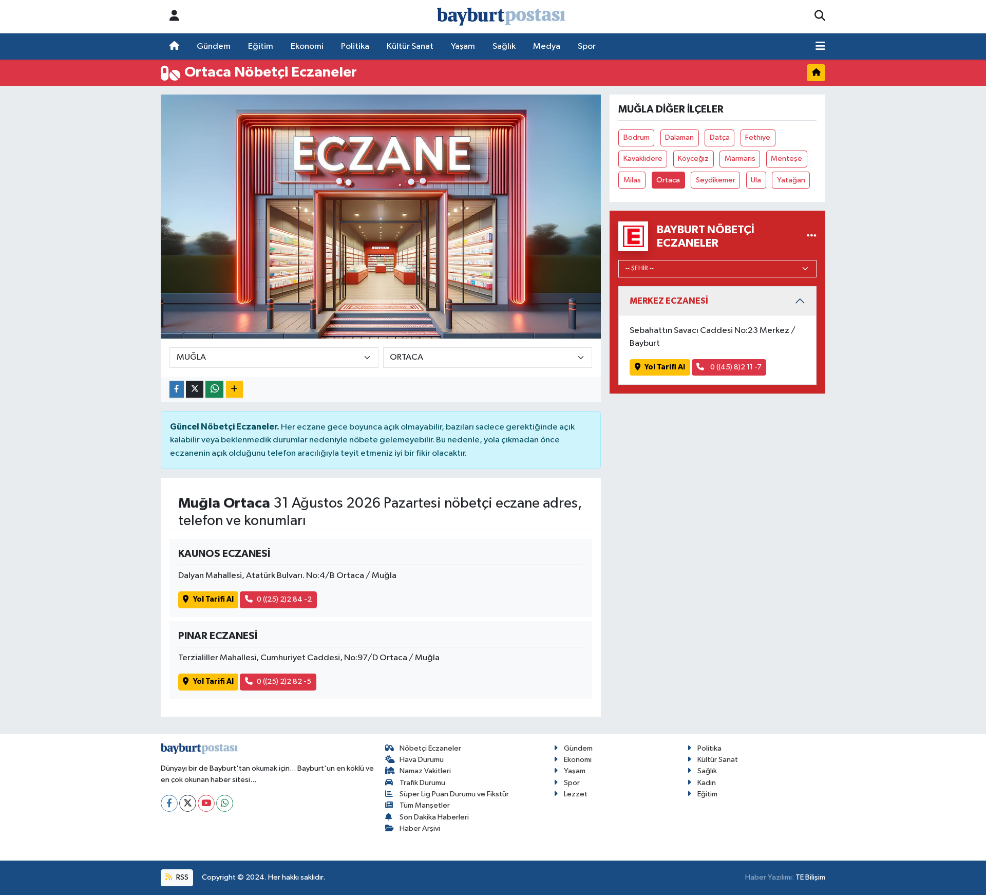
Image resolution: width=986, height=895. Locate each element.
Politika (355, 46)
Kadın (706, 783)
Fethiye (757, 137)
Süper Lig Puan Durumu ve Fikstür (454, 794)
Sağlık (504, 46)
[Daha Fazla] (234, 389)
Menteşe (786, 158)
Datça (720, 137)
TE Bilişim (810, 877)
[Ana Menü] (820, 46)
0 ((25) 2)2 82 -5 (284, 681)
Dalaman (679, 137)
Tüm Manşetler (425, 805)
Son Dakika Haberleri (434, 817)
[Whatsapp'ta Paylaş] (214, 389)
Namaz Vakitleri (425, 771)
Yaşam (463, 46)
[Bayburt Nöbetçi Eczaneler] (812, 236)
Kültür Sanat (410, 46)
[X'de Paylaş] (194, 389)
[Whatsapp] (224, 803)
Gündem (214, 46)
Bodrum (636, 137)
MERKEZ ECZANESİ (669, 300)
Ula (756, 180)
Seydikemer (715, 180)
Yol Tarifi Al (213, 599)
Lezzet (575, 794)
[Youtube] (206, 803)
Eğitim (260, 46)
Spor (587, 46)
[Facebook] (169, 803)
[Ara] (819, 16)
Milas (632, 180)
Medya (546, 46)
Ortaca (668, 180)
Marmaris (740, 158)
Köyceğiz (693, 158)
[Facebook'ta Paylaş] (176, 389)
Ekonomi (307, 46)
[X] (187, 803)
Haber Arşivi (420, 828)
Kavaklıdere (642, 158)
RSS (181, 877)
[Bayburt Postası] (501, 17)
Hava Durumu (422, 759)
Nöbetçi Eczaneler (430, 748)
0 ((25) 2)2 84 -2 (284, 599)
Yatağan (791, 180)
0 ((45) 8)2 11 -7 (735, 367)
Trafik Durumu (422, 783)
